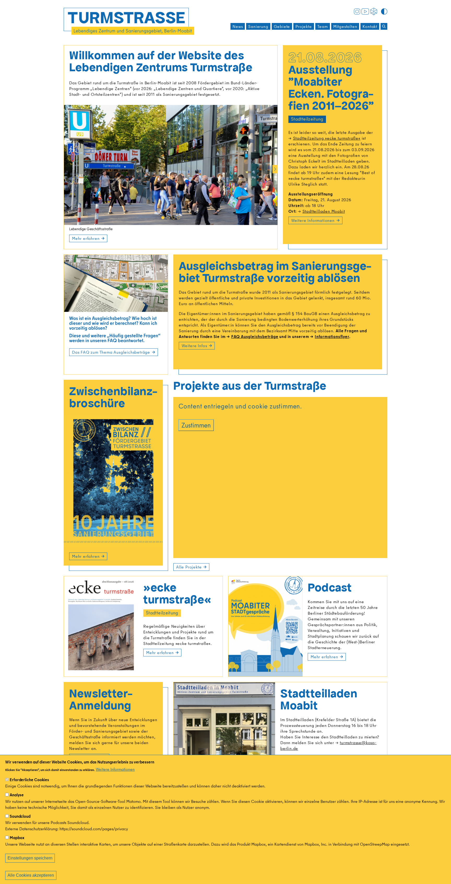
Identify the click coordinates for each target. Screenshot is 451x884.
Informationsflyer (332, 336)
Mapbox (17, 837)
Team (322, 26)
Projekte (303, 26)
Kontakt (370, 26)
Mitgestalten (345, 26)
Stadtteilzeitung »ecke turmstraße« (326, 138)
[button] (162, 217)
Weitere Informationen (115, 769)
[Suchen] (384, 26)
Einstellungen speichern (30, 858)
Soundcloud (20, 816)
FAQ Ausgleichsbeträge (254, 336)
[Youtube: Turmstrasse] (365, 11)
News (238, 26)
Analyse (17, 795)
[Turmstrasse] (129, 21)
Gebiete (282, 26)
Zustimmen (196, 425)
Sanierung (258, 26)
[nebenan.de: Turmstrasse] (373, 11)
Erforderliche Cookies (29, 779)
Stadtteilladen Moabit (323, 211)
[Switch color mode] (384, 11)
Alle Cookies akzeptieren (31, 875)
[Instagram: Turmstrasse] (357, 11)
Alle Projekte (188, 567)
